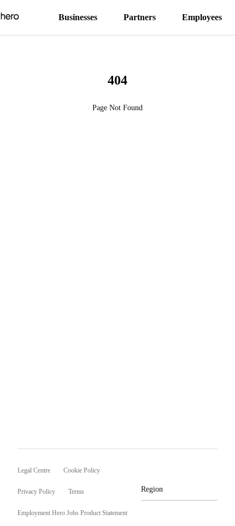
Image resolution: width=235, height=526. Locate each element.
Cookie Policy (81, 470)
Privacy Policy (36, 491)
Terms (76, 491)
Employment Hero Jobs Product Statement (72, 513)
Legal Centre (33, 470)
